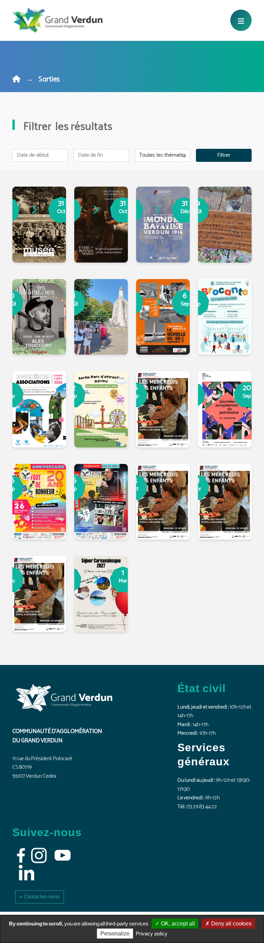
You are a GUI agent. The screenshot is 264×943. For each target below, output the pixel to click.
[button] (39, 896)
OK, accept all (177, 924)
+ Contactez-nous (39, 896)
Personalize (115, 933)
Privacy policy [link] (151, 933)
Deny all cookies (231, 924)
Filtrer (223, 155)
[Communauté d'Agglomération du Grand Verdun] (57, 20)
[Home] (16, 79)
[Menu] (241, 20)
